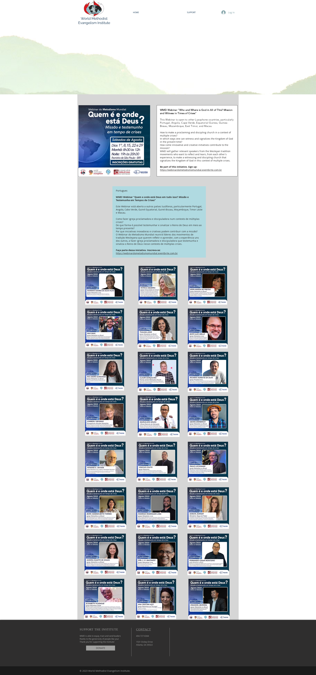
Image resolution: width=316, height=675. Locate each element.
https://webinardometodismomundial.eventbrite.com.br (191, 169)
